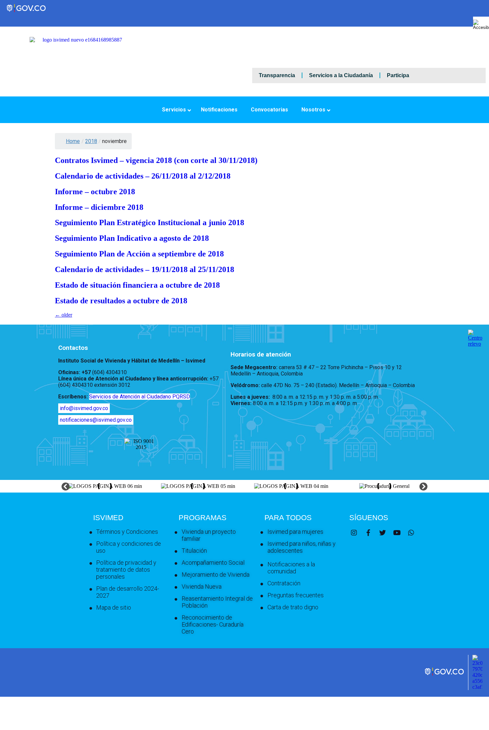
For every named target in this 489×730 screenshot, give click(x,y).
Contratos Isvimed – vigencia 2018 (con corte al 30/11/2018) (156, 160)
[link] (444, 675)
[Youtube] (397, 532)
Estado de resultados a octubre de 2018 (121, 300)
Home (73, 141)
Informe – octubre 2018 (95, 191)
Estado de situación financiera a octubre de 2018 (137, 285)
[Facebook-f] (368, 532)
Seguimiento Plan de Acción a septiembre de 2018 (139, 253)
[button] (66, 486)
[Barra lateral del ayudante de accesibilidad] (481, 25)
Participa (398, 75)
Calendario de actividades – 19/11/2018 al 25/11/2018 (144, 269)
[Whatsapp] (411, 532)
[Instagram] (354, 532)
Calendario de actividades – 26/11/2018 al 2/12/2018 (143, 176)
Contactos (73, 348)
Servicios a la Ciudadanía (341, 75)
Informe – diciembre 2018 (99, 207)
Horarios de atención (261, 354)
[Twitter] (382, 532)
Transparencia (277, 75)
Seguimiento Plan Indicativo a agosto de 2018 (132, 238)
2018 (91, 141)
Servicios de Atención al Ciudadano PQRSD (139, 396)
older (63, 315)
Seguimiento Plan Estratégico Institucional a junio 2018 (149, 222)
